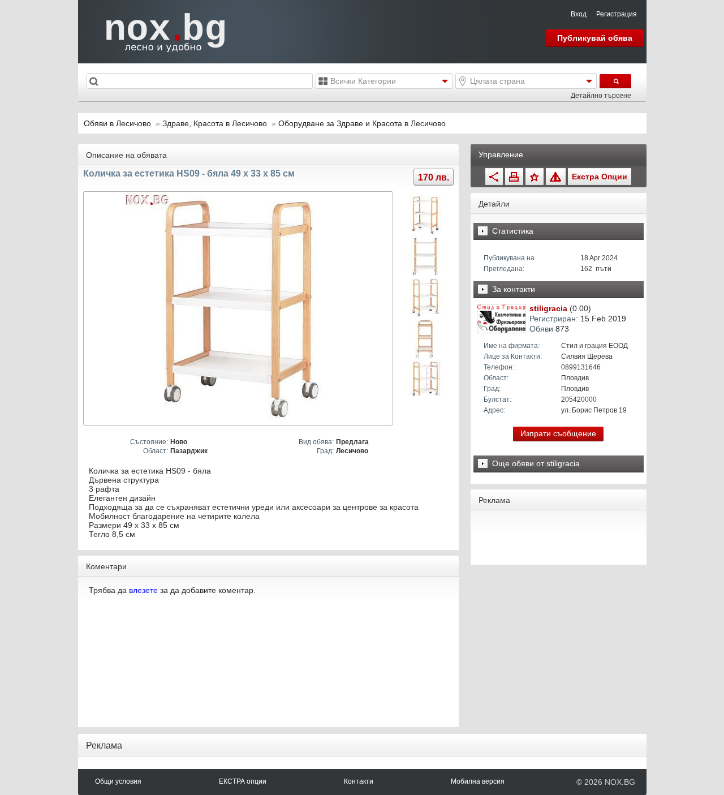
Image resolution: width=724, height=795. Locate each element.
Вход (579, 14)
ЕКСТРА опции (242, 781)
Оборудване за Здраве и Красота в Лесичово (362, 123)
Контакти (358, 781)
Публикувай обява (594, 37)
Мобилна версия (478, 781)
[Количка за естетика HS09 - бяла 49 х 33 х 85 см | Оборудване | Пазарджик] (239, 308)
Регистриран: (553, 318)
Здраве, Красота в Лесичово (215, 123)
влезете (143, 590)
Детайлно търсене (601, 96)
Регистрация (616, 14)
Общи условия (118, 781)
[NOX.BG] (158, 31)
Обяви (541, 328)
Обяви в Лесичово (117, 123)
